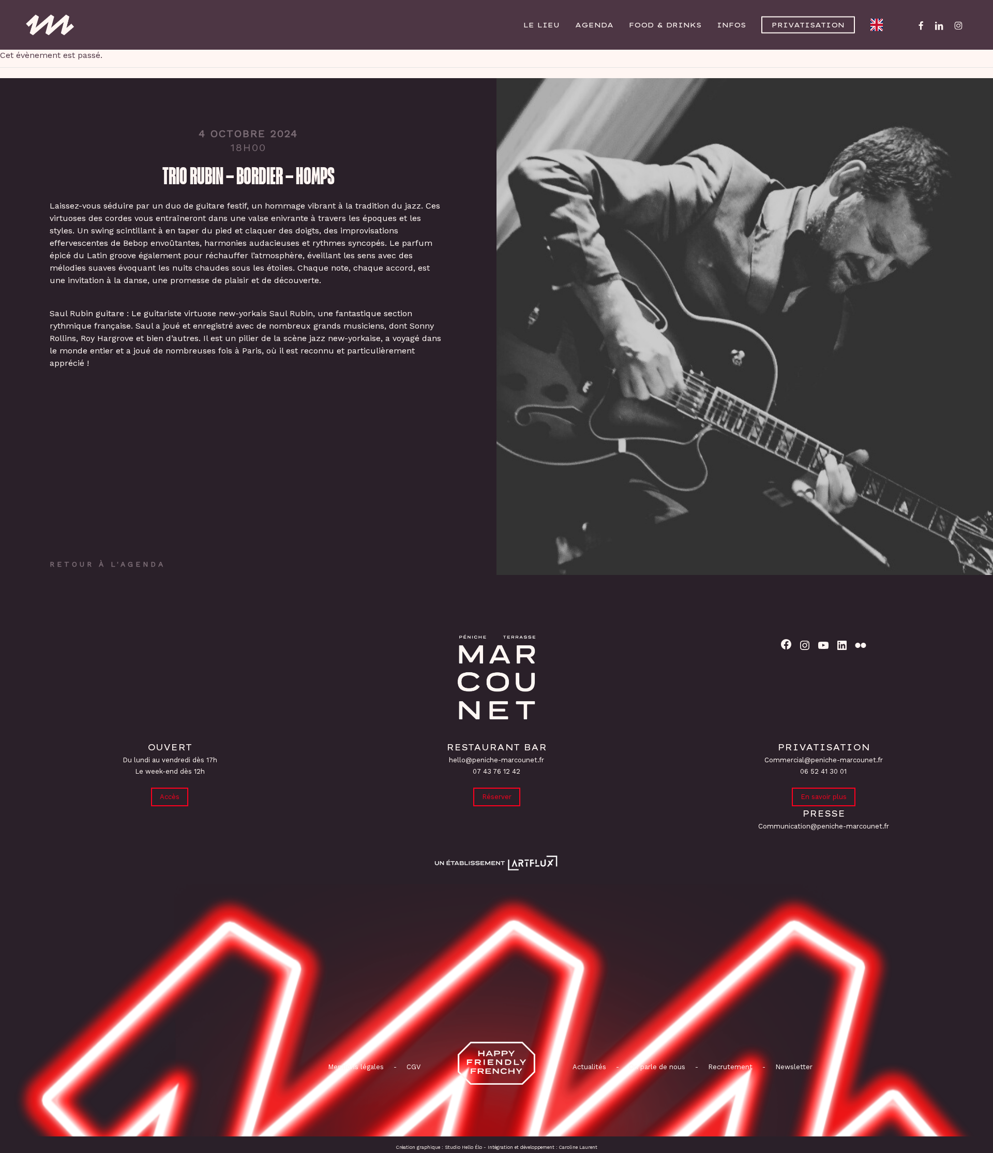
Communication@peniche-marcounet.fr (823, 826)
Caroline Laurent (578, 1147)
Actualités (589, 1067)
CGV (413, 1067)
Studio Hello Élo (463, 1147)
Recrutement (730, 1067)
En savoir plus (824, 797)
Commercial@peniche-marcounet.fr (823, 760)
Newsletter (794, 1067)
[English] (879, 25)
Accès (169, 797)
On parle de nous (656, 1067)
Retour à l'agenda (108, 564)
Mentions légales (356, 1067)
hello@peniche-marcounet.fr (496, 760)
